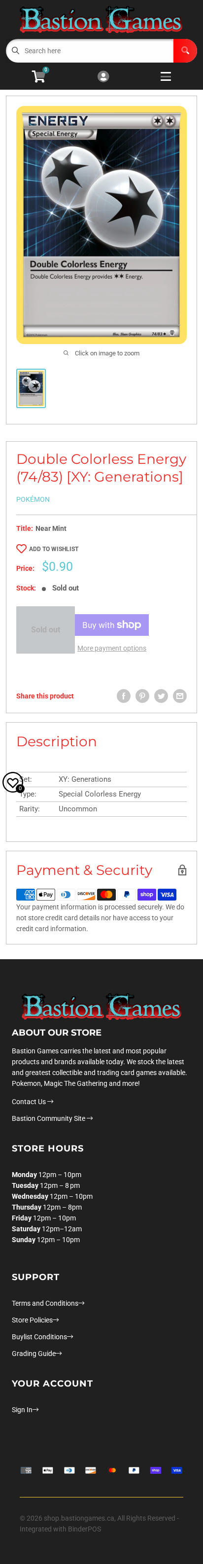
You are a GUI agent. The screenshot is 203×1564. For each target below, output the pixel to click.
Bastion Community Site (49, 1118)
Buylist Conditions (39, 1337)
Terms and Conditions (45, 1303)
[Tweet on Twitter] (161, 696)
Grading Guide (34, 1353)
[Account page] (103, 77)
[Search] (185, 51)
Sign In (22, 1410)
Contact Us (29, 1102)
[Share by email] (180, 696)
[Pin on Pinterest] (142, 696)
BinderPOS (84, 1529)
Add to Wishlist (53, 549)
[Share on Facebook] (124, 696)
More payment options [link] (111, 648)
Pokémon (33, 499)
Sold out (45, 629)
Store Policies (32, 1320)
